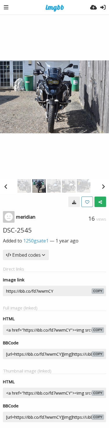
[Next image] (103, 186)
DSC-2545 (17, 230)
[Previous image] (6, 186)
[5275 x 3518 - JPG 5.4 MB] (74, 202)
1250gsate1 (36, 241)
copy (97, 291)
